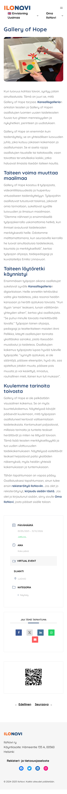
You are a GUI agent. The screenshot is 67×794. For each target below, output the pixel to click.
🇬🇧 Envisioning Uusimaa (18, 15)
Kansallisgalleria (48, 102)
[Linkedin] (40, 632)
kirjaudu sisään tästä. (40, 491)
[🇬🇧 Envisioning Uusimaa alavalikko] (37, 15)
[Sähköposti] (35, 639)
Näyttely (24, 595)
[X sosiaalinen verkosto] (29, 632)
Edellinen (25, 704)
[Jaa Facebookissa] (19, 632)
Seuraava (42, 704)
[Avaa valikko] (61, 8)
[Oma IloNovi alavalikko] (62, 15)
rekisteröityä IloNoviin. (28, 486)
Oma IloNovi (51, 15)
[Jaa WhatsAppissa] (51, 632)
